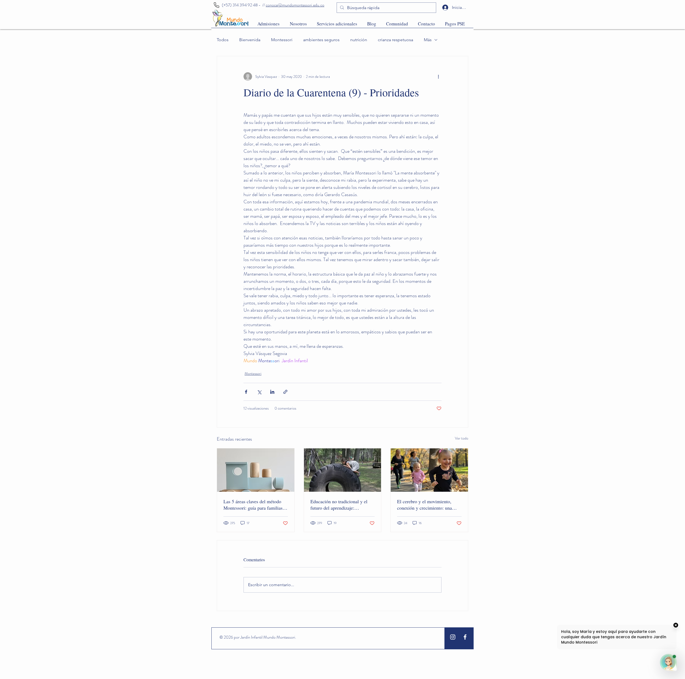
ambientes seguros (321, 39)
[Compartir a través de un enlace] (285, 391)
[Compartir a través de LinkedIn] (272, 391)
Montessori (281, 39)
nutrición (358, 39)
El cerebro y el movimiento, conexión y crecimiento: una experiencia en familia (424, 504)
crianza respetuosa (395, 39)
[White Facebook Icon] (465, 637)
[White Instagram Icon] (452, 637)
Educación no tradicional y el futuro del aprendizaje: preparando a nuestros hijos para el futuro (341, 504)
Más (428, 39)
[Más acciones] (438, 76)
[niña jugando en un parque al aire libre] (342, 470)
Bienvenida (249, 39)
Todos (223, 39)
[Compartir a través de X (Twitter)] (259, 391)
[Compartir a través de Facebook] (246, 391)
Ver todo (461, 438)
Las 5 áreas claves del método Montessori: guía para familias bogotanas (253, 504)
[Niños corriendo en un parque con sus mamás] (429, 470)
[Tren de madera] (255, 470)
